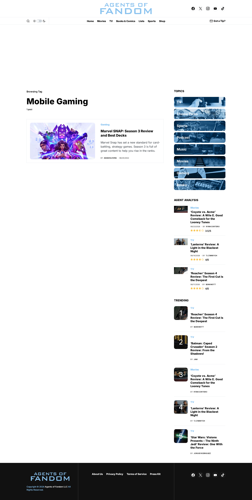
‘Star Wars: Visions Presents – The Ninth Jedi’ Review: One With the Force (206, 442)
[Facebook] (193, 8)
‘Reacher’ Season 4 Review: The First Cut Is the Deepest (206, 276)
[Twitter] (200, 8)
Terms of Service (137, 474)
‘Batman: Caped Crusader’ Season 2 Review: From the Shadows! (203, 348)
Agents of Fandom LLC (56, 486)
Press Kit (155, 474)
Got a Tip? (219, 20)
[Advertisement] (126, 57)
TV (192, 240)
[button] (28, 21)
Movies (194, 207)
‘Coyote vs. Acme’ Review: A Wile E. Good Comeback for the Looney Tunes (206, 217)
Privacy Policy (114, 474)
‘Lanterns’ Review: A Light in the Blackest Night (204, 248)
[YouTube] (215, 8)
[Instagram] (208, 8)
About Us (97, 474)
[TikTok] (222, 8)
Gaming (105, 124)
